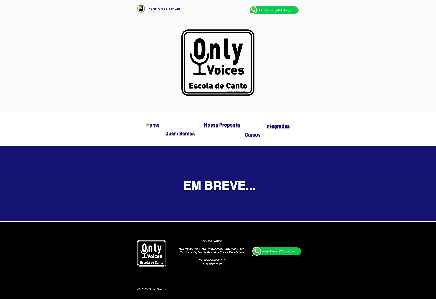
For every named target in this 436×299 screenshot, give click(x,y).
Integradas (277, 126)
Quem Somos (180, 133)
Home (152, 125)
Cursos (253, 134)
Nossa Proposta (222, 125)
